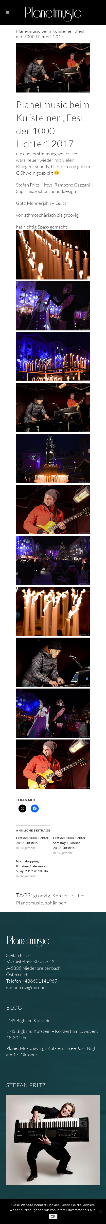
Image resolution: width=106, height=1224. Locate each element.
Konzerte (62, 896)
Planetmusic (29, 903)
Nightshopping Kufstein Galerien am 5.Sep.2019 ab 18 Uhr (32, 866)
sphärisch (55, 903)
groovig (41, 896)
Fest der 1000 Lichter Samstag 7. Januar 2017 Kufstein (69, 843)
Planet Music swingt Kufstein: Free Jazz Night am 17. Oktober (52, 1051)
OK (53, 1216)
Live (80, 896)
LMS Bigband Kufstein (28, 1020)
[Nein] (99, 1211)
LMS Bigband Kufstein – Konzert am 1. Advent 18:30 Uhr (52, 1034)
